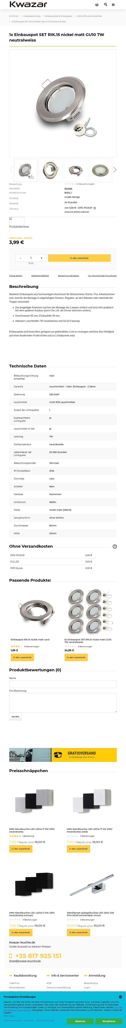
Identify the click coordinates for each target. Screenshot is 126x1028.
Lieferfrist (14, 983)
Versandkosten (17, 987)
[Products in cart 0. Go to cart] (96, 4)
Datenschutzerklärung (59, 987)
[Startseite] (28, 4)
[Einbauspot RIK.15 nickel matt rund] (36, 611)
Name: (12, 678)
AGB (49, 983)
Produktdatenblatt (19, 226)
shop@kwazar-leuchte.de (25, 961)
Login (87, 987)
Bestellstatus (91, 983)
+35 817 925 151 (37, 956)
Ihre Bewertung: (18, 690)
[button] (11, 170)
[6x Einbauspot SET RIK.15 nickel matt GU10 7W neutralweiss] (90, 611)
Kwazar (68, 188)
